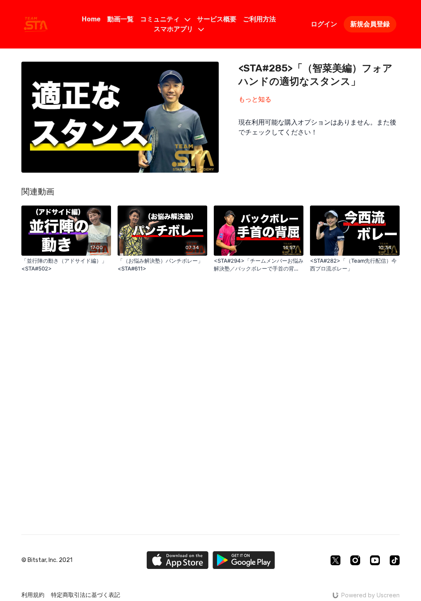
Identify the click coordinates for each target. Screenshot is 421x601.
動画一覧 (120, 19)
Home (91, 19)
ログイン (324, 24)
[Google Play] (243, 560)
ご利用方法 (259, 19)
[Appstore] (177, 560)
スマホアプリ (174, 29)
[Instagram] (355, 560)
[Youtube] (375, 560)
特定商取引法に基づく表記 (85, 595)
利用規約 (32, 595)
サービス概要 (216, 19)
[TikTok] (395, 560)
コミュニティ (160, 19)
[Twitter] (335, 560)
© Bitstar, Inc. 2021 (46, 560)
